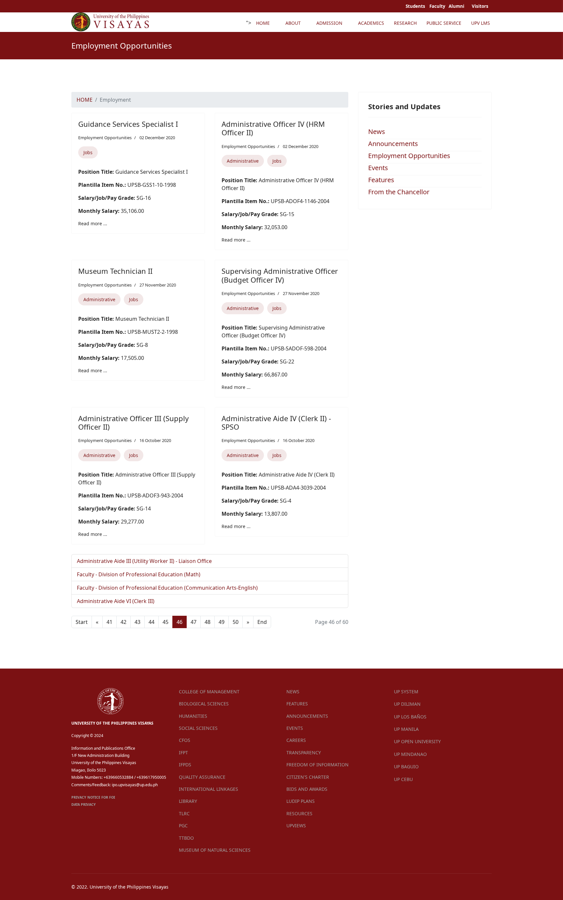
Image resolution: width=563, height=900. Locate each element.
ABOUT (293, 23)
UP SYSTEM (406, 691)
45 (165, 622)
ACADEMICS (371, 23)
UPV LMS (480, 23)
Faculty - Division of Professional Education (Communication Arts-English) (167, 587)
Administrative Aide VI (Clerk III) (115, 601)
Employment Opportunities (105, 137)
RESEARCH (405, 23)
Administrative (243, 161)
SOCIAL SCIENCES (198, 728)
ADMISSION (329, 23)
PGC (183, 825)
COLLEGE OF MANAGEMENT (209, 691)
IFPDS (185, 764)
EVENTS (294, 728)
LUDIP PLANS (300, 801)
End (262, 622)
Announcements (393, 143)
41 (109, 622)
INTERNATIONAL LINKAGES (208, 789)
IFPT (183, 752)
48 (207, 622)
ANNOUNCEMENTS (307, 716)
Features (381, 179)
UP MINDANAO (410, 754)
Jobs (88, 152)
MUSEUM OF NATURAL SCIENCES (215, 850)
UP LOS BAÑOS (410, 717)
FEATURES (297, 704)
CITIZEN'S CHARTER (307, 777)
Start (82, 622)
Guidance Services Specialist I (128, 124)
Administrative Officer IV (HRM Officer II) (273, 128)
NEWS (292, 691)
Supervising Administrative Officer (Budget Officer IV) (280, 275)
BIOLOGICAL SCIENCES (204, 704)
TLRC (184, 813)
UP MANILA (406, 729)
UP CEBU (403, 779)
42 (123, 622)
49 (221, 622)
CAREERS (296, 740)
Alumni (457, 6)
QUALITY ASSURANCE (202, 777)
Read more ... (92, 223)
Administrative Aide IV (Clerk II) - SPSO (276, 422)
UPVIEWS (296, 825)
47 (193, 622)
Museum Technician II (115, 271)
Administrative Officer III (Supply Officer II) (133, 422)
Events (378, 167)
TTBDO (186, 838)
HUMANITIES (193, 716)
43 (137, 622)
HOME (263, 23)
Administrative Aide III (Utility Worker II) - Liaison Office (144, 561)
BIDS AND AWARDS (306, 789)
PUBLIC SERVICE (443, 23)
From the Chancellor (398, 191)
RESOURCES (299, 813)
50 (235, 622)
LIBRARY (188, 801)
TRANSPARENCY (303, 752)
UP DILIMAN (407, 704)
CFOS (184, 740)
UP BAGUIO (406, 766)
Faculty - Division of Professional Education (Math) (138, 574)
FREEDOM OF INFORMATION (317, 764)
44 (151, 622)
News (376, 131)
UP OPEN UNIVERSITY (417, 741)
